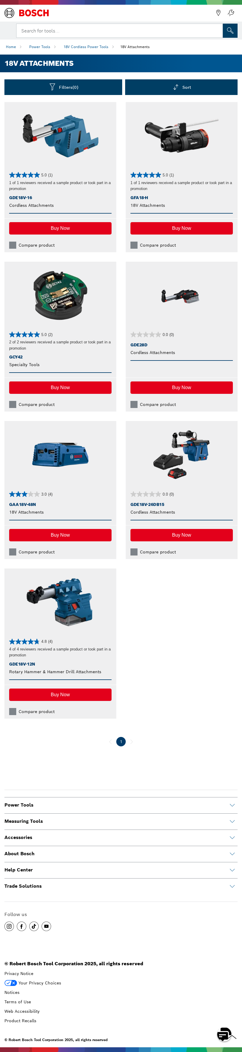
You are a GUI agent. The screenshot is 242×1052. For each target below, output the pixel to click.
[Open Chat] (224, 1034)
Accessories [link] (18, 837)
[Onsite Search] (230, 31)
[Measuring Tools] (232, 821)
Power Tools (39, 47)
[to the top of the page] (233, 1017)
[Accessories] (232, 838)
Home (11, 47)
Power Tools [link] (18, 805)
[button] (60, 228)
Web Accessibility (22, 1011)
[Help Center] (232, 870)
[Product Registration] (231, 13)
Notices (11, 992)
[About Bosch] (232, 854)
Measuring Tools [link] (23, 821)
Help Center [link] (18, 870)
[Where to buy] (218, 13)
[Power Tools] (232, 805)
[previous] (110, 741)
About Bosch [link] (19, 854)
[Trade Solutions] (232, 886)
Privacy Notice (18, 973)
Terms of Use (17, 1002)
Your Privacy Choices (40, 983)
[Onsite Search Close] (218, 30)
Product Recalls (20, 1020)
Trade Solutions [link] (23, 886)
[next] (131, 741)
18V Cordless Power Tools (85, 47)
